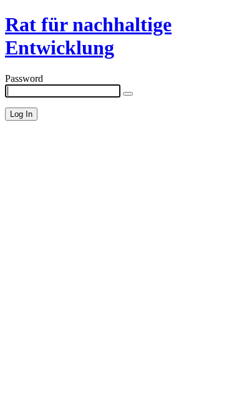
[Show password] (128, 94)
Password (24, 78)
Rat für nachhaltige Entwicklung (88, 36)
